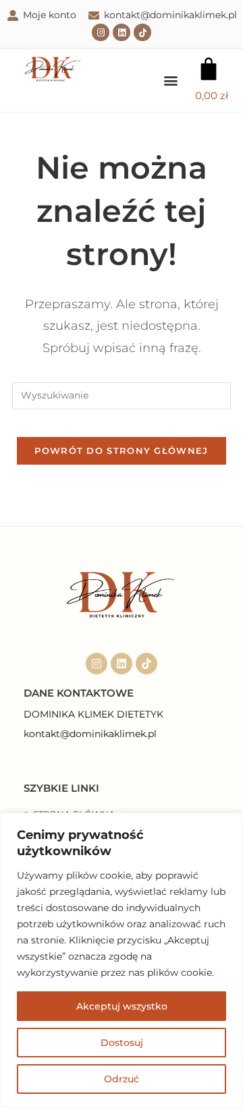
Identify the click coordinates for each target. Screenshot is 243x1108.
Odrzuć (121, 1079)
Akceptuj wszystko (121, 1006)
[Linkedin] (121, 32)
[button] (170, 80)
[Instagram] (100, 32)
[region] (121, 960)
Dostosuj (122, 1043)
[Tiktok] (142, 32)
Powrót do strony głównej (121, 450)
